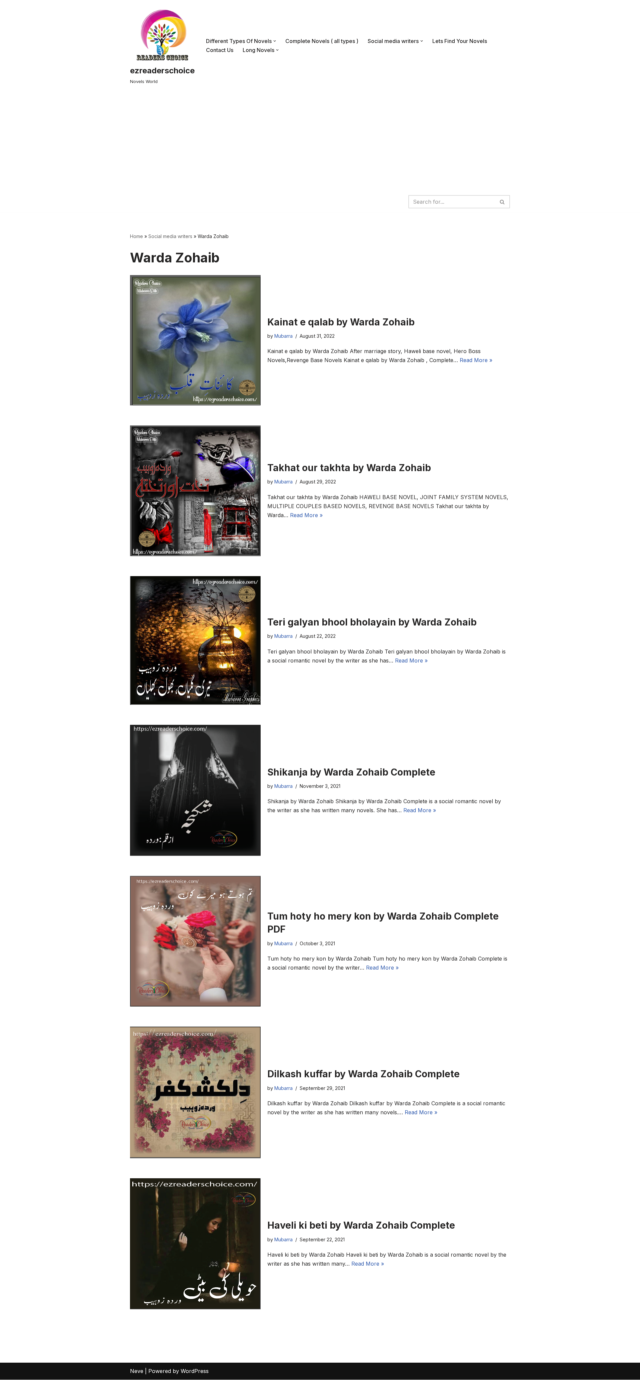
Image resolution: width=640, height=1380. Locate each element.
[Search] (502, 201)
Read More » (476, 360)
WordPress (195, 1371)
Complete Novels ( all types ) (321, 41)
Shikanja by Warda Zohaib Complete (351, 772)
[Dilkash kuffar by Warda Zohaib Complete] (195, 1092)
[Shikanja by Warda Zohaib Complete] (195, 790)
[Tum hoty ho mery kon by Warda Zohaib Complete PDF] (195, 941)
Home (136, 236)
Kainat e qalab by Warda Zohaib (341, 322)
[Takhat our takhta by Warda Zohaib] (195, 490)
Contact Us (219, 50)
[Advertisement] (320, 141)
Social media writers (170, 236)
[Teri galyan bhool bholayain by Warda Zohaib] (195, 640)
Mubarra (283, 336)
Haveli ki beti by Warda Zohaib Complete (361, 1225)
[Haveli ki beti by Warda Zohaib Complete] (195, 1243)
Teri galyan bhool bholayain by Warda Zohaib (372, 622)
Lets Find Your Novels (459, 41)
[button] (274, 41)
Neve (136, 1371)
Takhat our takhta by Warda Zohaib (349, 467)
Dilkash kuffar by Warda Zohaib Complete (363, 1074)
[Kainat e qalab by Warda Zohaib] (195, 340)
